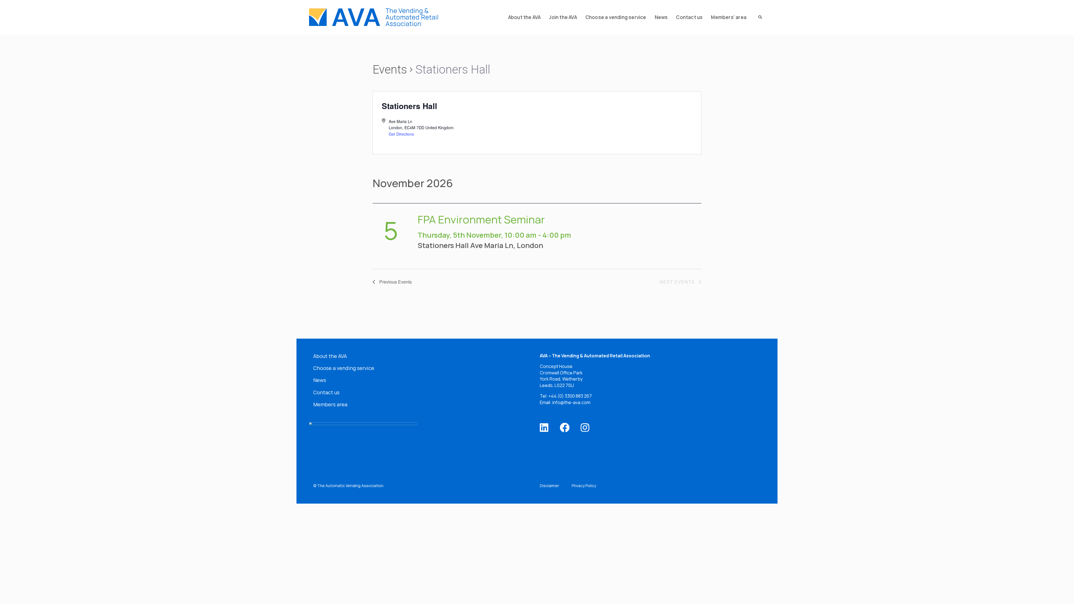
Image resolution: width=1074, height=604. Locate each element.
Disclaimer (549, 485)
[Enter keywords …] (758, 17)
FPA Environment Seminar (481, 219)
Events (390, 69)
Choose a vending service (343, 368)
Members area (330, 404)
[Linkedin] (544, 427)
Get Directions (401, 134)
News (319, 380)
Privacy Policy (584, 485)
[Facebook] (564, 427)
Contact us (326, 392)
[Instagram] (585, 427)
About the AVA (330, 356)
